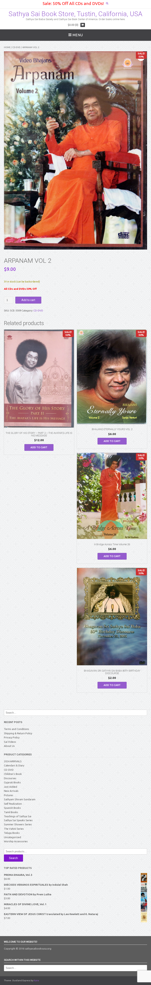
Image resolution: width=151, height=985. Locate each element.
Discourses (10, 778)
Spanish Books (12, 807)
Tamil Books (11, 812)
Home (7, 47)
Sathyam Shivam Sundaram (19, 799)
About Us (9, 746)
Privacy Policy (11, 737)
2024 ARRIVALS (13, 761)
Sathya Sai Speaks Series (18, 820)
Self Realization (13, 803)
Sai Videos (10, 741)
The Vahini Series (14, 828)
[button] (141, 57)
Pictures (8, 795)
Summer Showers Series (18, 824)
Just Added (10, 786)
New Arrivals (11, 790)
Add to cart (28, 300)
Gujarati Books (12, 782)
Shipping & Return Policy (18, 733)
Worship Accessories (16, 841)
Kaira (36, 980)
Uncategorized (12, 837)
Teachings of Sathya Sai (17, 816)
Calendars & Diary (14, 765)
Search (13, 858)
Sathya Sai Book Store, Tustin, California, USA (75, 14)
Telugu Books (12, 832)
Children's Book (13, 774)
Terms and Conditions (16, 729)
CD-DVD (16, 47)
